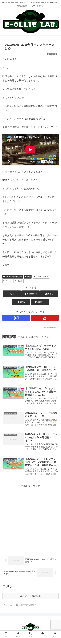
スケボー (9, 281)
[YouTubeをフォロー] (45, 318)
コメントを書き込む (30, 596)
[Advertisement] (30, 518)
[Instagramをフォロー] (16, 318)
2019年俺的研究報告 (14, 277)
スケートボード (42, 277)
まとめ (20, 281)
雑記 (29, 277)
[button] (40, 302)
